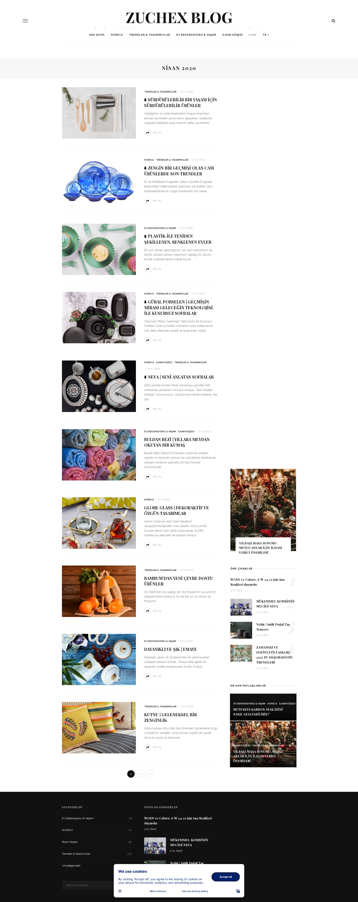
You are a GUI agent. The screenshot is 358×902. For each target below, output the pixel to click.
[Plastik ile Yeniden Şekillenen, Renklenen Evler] (99, 249)
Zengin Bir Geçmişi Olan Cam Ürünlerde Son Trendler (179, 170)
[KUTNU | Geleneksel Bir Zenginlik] (99, 727)
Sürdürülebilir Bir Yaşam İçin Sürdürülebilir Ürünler (180, 102)
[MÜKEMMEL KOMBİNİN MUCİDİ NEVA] (241, 607)
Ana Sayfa (97, 34)
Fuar (252, 34)
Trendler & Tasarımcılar (149, 34)
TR (264, 34)
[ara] (333, 20)
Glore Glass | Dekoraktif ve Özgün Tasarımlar (176, 510)
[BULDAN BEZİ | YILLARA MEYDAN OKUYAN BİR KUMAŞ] (99, 455)
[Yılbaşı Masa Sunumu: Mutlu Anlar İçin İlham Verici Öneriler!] (263, 744)
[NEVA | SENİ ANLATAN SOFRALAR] (99, 386)
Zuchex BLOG (179, 17)
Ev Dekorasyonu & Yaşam (196, 34)
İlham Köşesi (232, 34)
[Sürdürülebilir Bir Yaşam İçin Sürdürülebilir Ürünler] (99, 113)
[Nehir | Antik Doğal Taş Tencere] (241, 630)
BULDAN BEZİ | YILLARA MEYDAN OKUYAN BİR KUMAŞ (177, 442)
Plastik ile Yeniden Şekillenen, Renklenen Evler (177, 238)
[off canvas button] (25, 20)
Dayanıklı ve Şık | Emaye (170, 649)
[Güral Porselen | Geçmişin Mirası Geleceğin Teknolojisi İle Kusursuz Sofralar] (99, 317)
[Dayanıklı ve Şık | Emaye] (99, 659)
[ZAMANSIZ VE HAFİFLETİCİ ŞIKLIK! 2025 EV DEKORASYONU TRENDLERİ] (241, 653)
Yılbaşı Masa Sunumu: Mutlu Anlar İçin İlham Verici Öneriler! (260, 548)
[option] (263, 513)
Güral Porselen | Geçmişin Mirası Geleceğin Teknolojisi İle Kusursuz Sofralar (178, 307)
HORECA (117, 34)
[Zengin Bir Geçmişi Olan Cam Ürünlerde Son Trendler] (99, 181)
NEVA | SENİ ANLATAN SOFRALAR (181, 377)
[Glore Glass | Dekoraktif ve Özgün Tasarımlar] (99, 523)
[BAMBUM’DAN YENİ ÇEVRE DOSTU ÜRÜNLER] (99, 591)
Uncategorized (97, 865)
